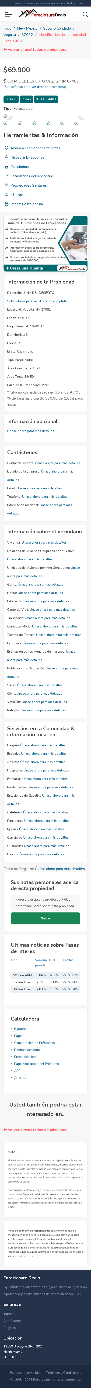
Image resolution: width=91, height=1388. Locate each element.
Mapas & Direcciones (27, 157)
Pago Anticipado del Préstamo (36, 1064)
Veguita (10, 34)
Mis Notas (18, 194)
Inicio (7, 28)
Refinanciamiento (27, 1050)
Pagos (18, 1036)
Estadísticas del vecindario (31, 176)
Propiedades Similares (28, 185)
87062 (27, 34)
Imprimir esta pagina (26, 204)
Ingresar (10, 1314)
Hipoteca (21, 1029)
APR (17, 1071)
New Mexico (27, 28)
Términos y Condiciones (63, 1373)
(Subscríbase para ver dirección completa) (35, 87)
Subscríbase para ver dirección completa (37, 301)
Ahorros (20, 1078)
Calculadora (19, 166)
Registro (10, 1328)
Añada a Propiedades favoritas (35, 148)
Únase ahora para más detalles (30, 431)
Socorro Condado (57, 28)
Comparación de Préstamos (34, 1043)
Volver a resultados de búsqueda (37, 49)
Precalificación (25, 1057)
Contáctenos (13, 1321)
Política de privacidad (26, 1373)
